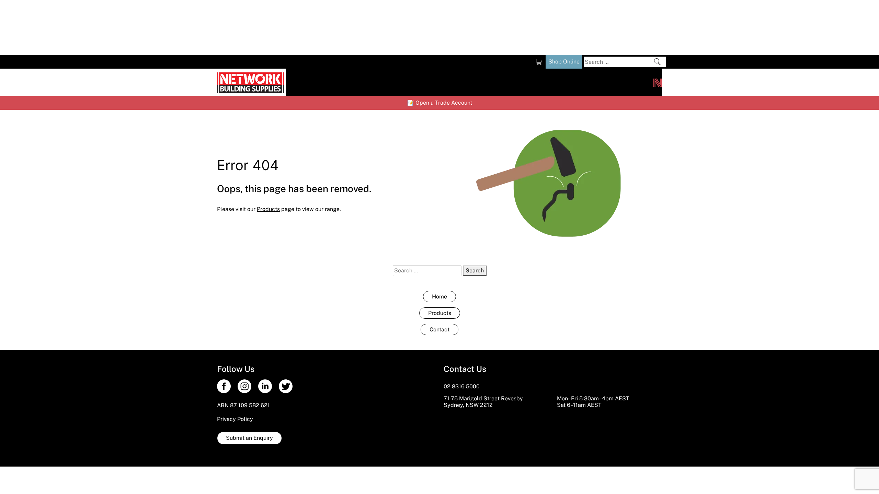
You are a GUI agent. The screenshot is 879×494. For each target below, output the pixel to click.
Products (439, 313)
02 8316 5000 (462, 386)
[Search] (657, 62)
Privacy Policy (235, 419)
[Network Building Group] (657, 82)
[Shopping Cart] (538, 62)
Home (439, 296)
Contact (439, 329)
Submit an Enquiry (249, 438)
